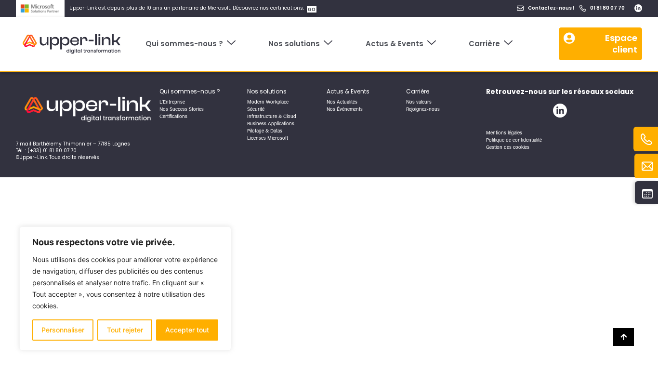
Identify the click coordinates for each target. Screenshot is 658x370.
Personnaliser (62, 330)
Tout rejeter (125, 330)
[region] (125, 288)
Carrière (484, 44)
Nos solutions (294, 44)
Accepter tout (187, 330)
